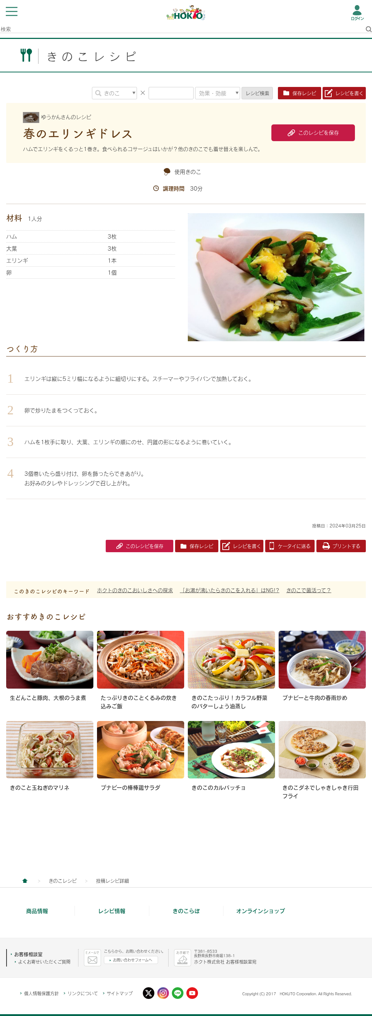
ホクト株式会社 (24, 880)
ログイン (357, 18)
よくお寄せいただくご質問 (44, 961)
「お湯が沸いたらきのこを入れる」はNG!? (229, 590)
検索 (257, 93)
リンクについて (83, 993)
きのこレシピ (63, 881)
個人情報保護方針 (41, 993)
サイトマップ (120, 993)
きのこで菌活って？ (308, 590)
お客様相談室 (28, 954)
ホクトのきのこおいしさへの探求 (135, 590)
